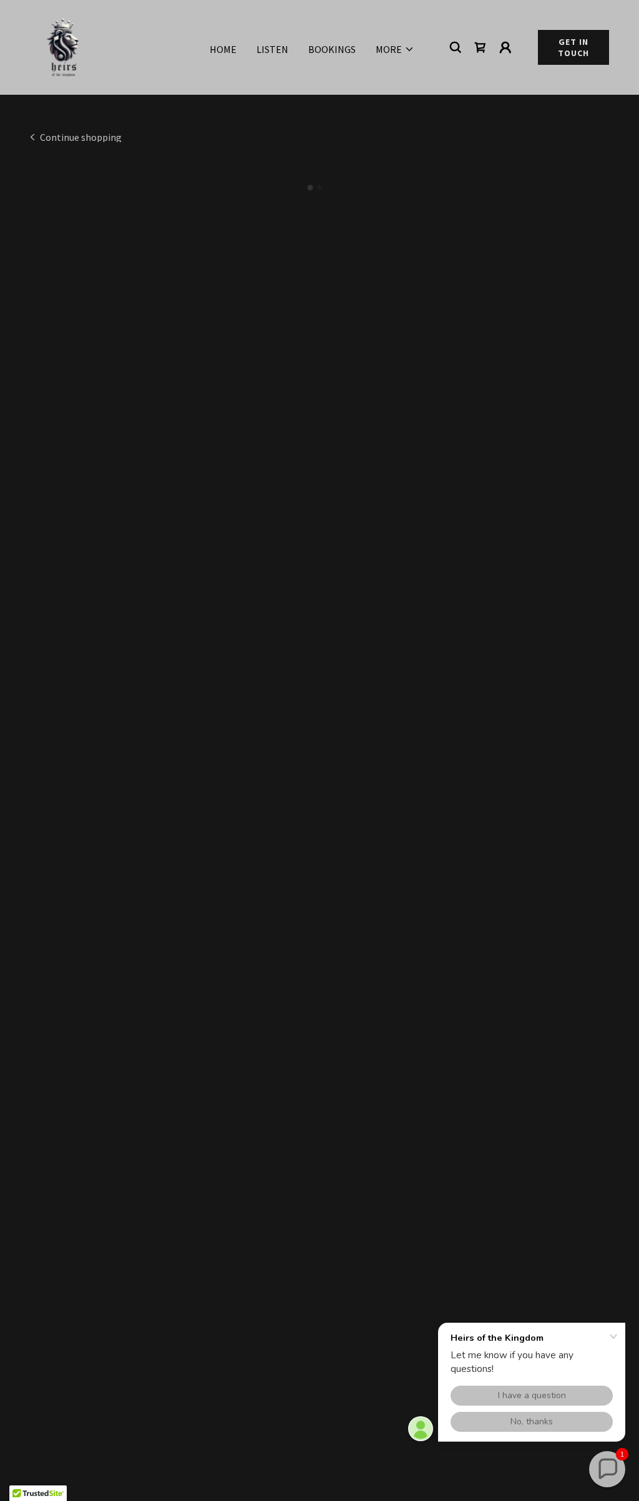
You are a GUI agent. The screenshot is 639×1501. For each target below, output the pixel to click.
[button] (395, 49)
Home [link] (223, 49)
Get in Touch (573, 47)
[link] (62, 46)
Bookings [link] (332, 49)
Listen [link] (272, 49)
